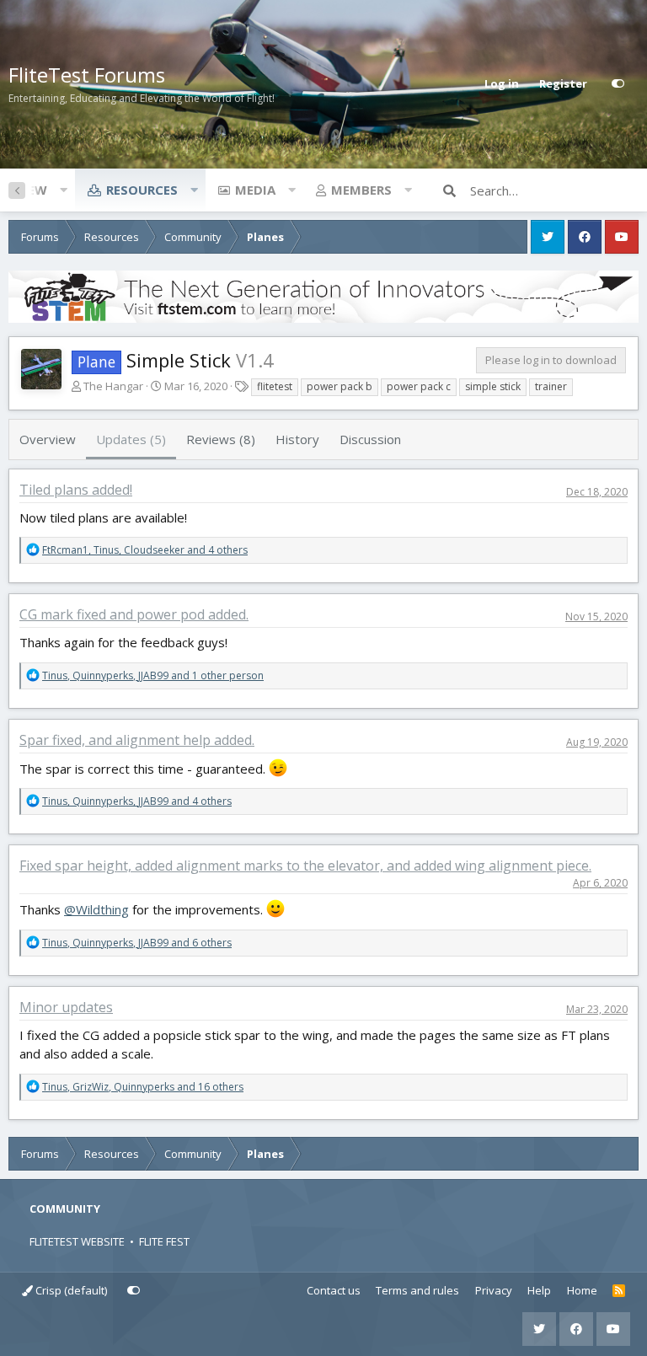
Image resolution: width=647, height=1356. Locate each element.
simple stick (493, 386)
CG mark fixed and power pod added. (134, 614)
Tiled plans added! (75, 489)
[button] (63, 190)
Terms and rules (417, 1290)
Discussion (370, 439)
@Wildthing (96, 909)
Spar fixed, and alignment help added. (136, 740)
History (297, 439)
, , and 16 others (142, 1087)
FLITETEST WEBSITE (77, 1241)
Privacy (493, 1290)
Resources (142, 189)
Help (539, 1290)
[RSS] (618, 1291)
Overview (47, 439)
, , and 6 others (137, 942)
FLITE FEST (164, 1241)
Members (361, 189)
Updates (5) (131, 439)
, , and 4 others (145, 550)
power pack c (419, 386)
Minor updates (66, 1007)
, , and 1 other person (153, 675)
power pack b (339, 386)
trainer (551, 386)
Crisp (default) (70, 1290)
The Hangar (113, 386)
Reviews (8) (220, 439)
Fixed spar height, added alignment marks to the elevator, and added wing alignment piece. (305, 865)
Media (255, 189)
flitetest (274, 386)
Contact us (334, 1290)
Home (582, 1290)
